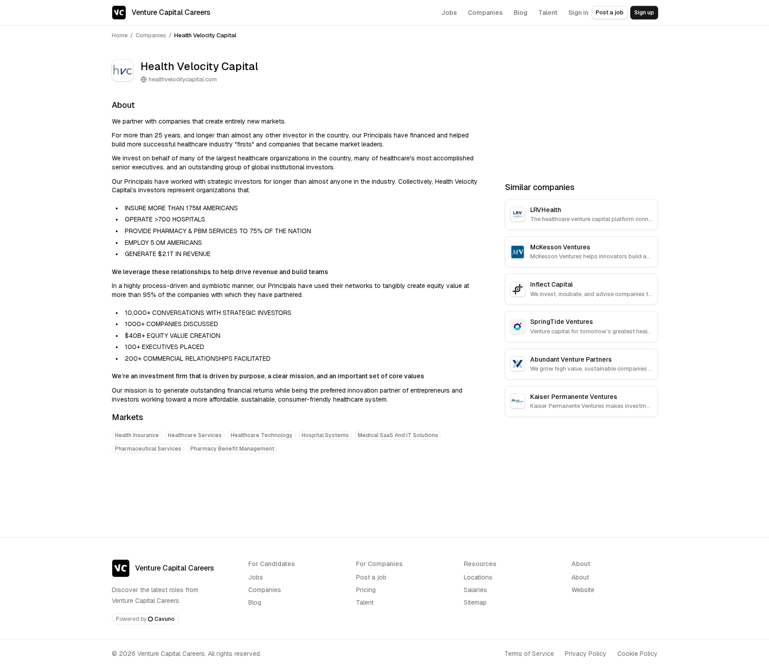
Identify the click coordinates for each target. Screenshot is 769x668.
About (580, 577)
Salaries (475, 590)
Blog (254, 602)
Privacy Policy (585, 654)
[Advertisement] (297, 488)
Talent (365, 602)
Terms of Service (529, 654)
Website (582, 590)
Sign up (644, 12)
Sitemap (475, 602)
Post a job (610, 12)
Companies (151, 35)
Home (119, 35)
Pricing (366, 590)
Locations (478, 577)
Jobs (255, 577)
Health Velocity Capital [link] (205, 35)
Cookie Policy (637, 654)
